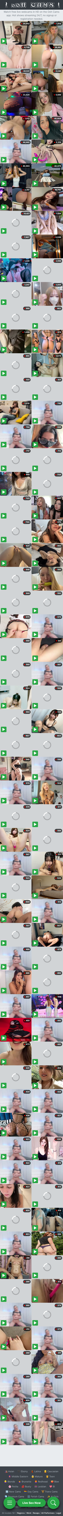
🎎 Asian (9, 1471)
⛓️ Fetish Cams (35, 1496)
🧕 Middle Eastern (18, 1476)
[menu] (10, 1503)
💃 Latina (36, 1471)
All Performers (47, 1513)
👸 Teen (50, 1476)
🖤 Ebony (22, 1471)
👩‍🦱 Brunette (24, 1481)
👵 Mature (37, 1476)
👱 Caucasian (51, 1471)
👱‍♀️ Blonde (9, 1481)
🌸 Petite (13, 1486)
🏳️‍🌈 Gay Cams (31, 1491)
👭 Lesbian (40, 1486)
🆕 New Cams (13, 1491)
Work (28, 1513)
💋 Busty (26, 1486)
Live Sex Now (31, 1503)
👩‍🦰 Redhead (41, 1481)
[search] (53, 1503)
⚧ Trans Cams (49, 1491)
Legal (58, 1513)
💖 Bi (52, 1486)
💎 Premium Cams (14, 1496)
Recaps (36, 1513)
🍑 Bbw (55, 1481)
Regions (21, 1513)
